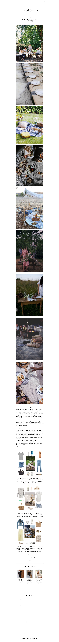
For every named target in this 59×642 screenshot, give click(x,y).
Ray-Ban (31, 513)
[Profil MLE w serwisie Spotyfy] (34, 557)
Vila (22, 513)
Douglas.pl (27, 422)
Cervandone (18, 479)
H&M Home (33, 478)
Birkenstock (37, 479)
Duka (29, 479)
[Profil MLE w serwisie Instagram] (24, 557)
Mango (20, 481)
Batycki (25, 549)
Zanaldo (21, 546)
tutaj (20, 514)
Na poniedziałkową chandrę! (29, 20)
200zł (24, 478)
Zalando (32, 546)
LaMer (25, 551)
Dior (37, 551)
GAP (41, 514)
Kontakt (37, 638)
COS (28, 481)
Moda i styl (29, 17)
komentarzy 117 (29, 554)
